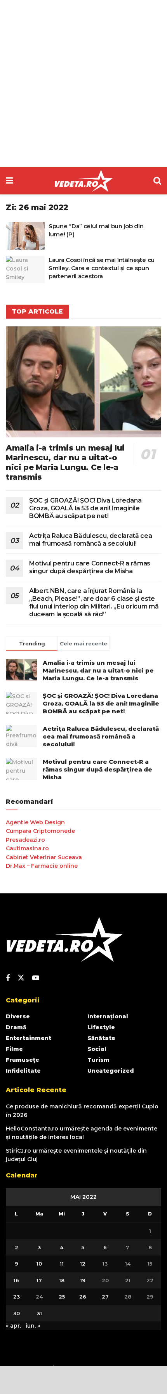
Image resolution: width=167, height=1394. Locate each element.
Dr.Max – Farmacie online (42, 865)
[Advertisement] (83, 83)
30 (16, 1313)
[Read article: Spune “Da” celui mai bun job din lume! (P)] (25, 236)
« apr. (13, 1325)
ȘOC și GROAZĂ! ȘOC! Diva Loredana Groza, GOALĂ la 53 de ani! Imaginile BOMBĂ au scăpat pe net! (85, 508)
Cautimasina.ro (27, 848)
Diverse (18, 1016)
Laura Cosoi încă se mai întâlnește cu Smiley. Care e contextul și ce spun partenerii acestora (102, 268)
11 (62, 1263)
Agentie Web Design (35, 822)
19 (82, 1280)
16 (16, 1280)
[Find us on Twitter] (20, 978)
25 (62, 1296)
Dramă (16, 1027)
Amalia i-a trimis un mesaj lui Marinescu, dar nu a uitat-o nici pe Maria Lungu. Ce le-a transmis (65, 462)
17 (39, 1280)
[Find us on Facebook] (8, 978)
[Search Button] (157, 180)
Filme (14, 1049)
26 (82, 1296)
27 (105, 1296)
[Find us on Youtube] (35, 978)
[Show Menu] (9, 180)
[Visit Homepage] (83, 181)
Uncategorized (110, 1070)
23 (16, 1296)
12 (82, 1263)
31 (39, 1313)
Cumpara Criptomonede (40, 830)
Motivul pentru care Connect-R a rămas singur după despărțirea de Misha (89, 567)
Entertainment (28, 1038)
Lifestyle (101, 1027)
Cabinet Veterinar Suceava (44, 857)
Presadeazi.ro (25, 839)
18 (61, 1280)
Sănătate (101, 1038)
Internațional (107, 1016)
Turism (98, 1059)
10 (39, 1263)
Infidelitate (23, 1070)
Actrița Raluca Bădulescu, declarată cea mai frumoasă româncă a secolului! (90, 539)
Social (96, 1049)
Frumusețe (22, 1059)
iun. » (33, 1325)
